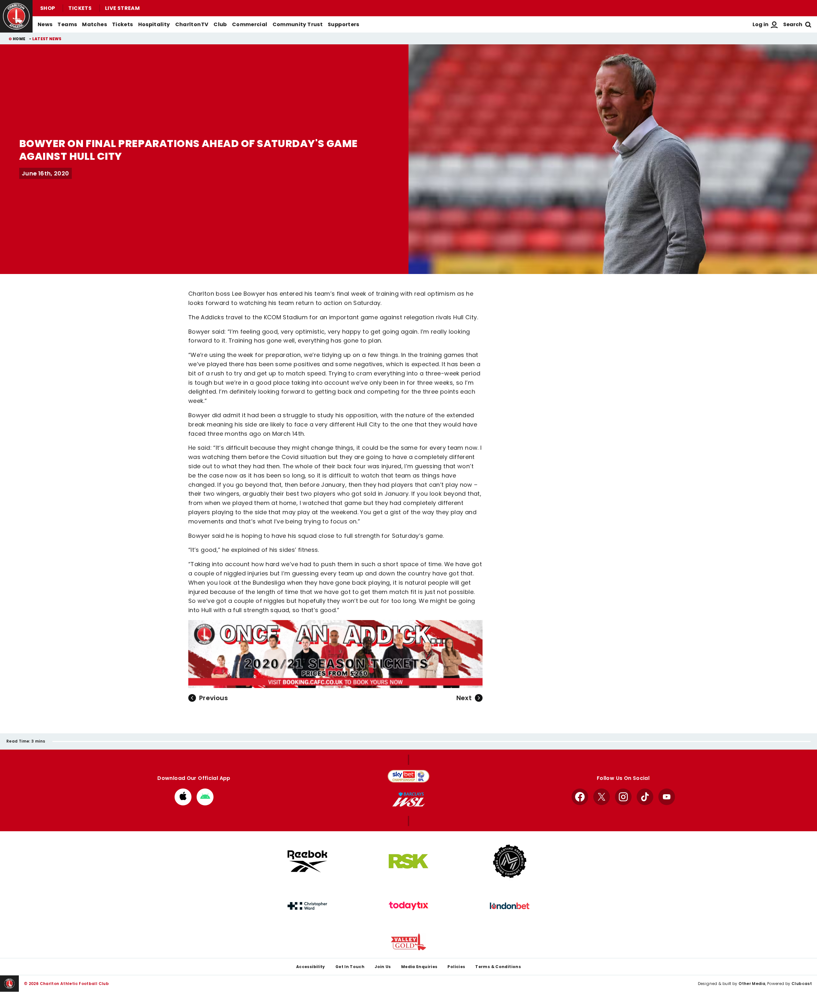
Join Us (383, 966)
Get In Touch (349, 966)
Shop (47, 8)
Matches (94, 24)
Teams (67, 24)
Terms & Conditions (498, 966)
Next (464, 697)
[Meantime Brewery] (509, 861)
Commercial (249, 24)
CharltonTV (192, 24)
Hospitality (154, 24)
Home (19, 38)
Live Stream (122, 8)
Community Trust (298, 24)
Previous (213, 697)
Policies (456, 966)
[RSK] (408, 861)
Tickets (80, 8)
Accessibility (310, 966)
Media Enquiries (419, 966)
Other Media (751, 983)
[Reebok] (307, 861)
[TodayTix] (408, 906)
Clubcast (801, 983)
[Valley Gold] (408, 941)
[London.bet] (509, 906)
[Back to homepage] (16, 16)
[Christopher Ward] (307, 906)
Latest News (47, 38)
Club (220, 24)
